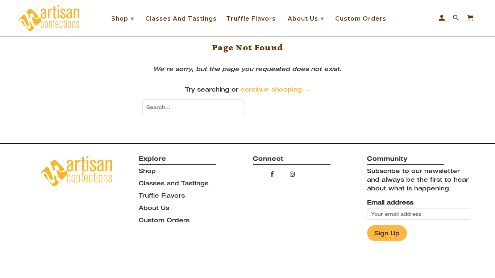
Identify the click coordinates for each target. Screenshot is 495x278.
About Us (306, 18)
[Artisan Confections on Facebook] (272, 174)
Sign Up (387, 233)
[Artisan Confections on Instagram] (293, 174)
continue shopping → (275, 89)
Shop (122, 18)
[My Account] (442, 18)
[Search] (456, 18)
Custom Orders (360, 18)
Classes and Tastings (181, 18)
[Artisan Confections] (49, 18)
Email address (390, 202)
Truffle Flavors (251, 18)
